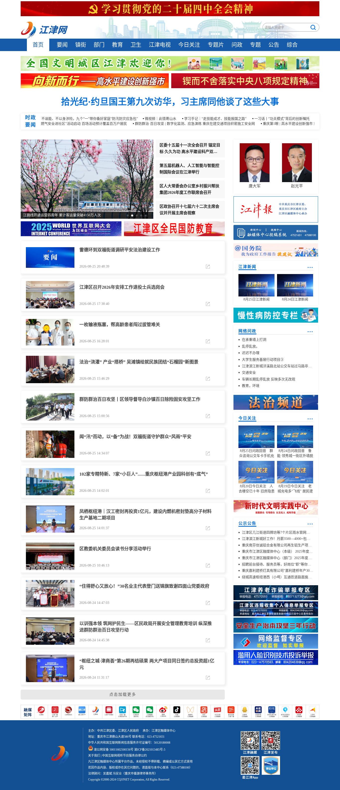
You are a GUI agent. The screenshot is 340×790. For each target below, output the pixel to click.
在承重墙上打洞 (253, 340)
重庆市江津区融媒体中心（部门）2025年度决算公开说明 (277, 558)
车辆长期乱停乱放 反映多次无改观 (268, 379)
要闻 (62, 45)
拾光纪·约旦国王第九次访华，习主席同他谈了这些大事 (170, 102)
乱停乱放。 (250, 346)
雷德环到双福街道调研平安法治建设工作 (119, 250)
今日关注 (189, 45)
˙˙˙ (310, 269)
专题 (255, 45)
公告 (273, 45)
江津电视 (160, 45)
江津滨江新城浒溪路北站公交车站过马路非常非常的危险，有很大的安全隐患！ (277, 366)
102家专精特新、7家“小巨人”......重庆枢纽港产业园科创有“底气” (143, 474)
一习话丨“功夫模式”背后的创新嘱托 (267, 119)
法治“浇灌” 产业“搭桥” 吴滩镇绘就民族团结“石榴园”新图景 (138, 362)
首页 (38, 45)
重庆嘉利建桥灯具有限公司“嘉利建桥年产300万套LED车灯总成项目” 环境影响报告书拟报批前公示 (277, 571)
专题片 (216, 45)
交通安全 (248, 373)
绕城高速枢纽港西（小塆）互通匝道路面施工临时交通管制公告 (277, 577)
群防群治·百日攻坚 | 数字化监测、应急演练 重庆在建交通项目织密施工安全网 (181, 124)
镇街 (80, 45)
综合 (292, 45)
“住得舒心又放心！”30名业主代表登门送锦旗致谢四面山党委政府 (144, 586)
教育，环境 (250, 386)
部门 (99, 45)
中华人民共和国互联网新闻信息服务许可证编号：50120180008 (129, 742)
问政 (236, 45)
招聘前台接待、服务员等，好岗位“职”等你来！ (277, 564)
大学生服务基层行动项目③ (262, 359)
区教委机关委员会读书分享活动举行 (115, 549)
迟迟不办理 (250, 353)
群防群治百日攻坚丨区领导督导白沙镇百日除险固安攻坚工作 (139, 399)
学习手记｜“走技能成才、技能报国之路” (201, 119)
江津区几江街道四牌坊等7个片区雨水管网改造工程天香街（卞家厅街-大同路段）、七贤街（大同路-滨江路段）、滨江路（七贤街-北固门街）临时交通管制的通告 (277, 532)
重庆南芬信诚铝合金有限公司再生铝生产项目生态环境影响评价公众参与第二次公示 (277, 545)
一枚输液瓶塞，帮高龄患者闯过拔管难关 (119, 324)
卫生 (135, 45)
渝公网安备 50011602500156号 (113, 749)
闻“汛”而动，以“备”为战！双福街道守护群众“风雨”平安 (135, 436)
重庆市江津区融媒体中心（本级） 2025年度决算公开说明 (277, 552)
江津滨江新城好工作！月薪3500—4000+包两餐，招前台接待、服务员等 (277, 539)
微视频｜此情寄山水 (146, 119)
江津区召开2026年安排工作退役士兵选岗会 (122, 287)
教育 (117, 45)
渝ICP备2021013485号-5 (149, 749)
